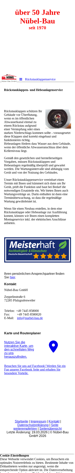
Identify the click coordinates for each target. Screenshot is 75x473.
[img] (37, 37)
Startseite (21, 421)
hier (12, 277)
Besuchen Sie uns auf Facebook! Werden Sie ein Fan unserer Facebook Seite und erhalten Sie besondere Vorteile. (35, 369)
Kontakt (54, 421)
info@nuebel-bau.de (30, 318)
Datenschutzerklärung (33, 425)
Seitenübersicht (50, 428)
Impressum (38, 421)
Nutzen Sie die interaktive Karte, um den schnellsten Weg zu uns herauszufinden (19, 349)
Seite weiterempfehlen (35, 426)
